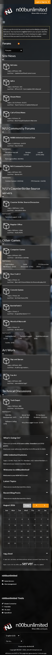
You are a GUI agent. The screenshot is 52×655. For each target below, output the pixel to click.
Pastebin (7, 607)
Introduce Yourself (11, 152)
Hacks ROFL (19, 233)
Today (27, 506)
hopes (5, 564)
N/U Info (13, 65)
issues (9, 564)
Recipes (28, 152)
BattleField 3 (15, 306)
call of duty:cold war (22, 559)
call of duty (13, 559)
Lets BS (40, 152)
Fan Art (13, 375)
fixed (40, 559)
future (43, 559)
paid (21, 564)
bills (9, 559)
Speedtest (8, 613)
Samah (28, 464)
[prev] (36, 506)
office (17, 564)
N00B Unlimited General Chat (22, 138)
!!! (3, 559)
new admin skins (20, 210)
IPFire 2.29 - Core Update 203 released (28, 89)
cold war (30, 559)
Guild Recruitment (42, 336)
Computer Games (17, 249)
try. (38, 564)
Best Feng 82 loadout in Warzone (26, 121)
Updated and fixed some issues (25, 73)
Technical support (11, 217)
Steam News (15, 97)
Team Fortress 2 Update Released (26, 105)
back (6, 559)
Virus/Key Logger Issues (30, 422)
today (35, 564)
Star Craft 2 (15, 274)
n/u (15, 564)
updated (41, 564)
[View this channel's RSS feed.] (18, 43)
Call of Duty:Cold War (22, 258)
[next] (45, 506)
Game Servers (9, 581)
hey (47, 559)
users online (25, 443)
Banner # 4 (18, 174)
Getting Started (10, 336)
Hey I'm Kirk (19, 146)
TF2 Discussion (43, 264)
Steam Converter (10, 604)
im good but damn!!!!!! (23, 314)
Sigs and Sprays (16, 359)
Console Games (16, 290)
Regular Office (16, 224)
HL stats (7, 610)
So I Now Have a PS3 (21, 298)
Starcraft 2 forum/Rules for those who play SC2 (30, 282)
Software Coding (10, 421)
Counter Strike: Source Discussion (24, 202)
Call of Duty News (17, 112)
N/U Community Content (20, 166)
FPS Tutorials (35, 181)
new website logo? (21, 383)
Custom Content (11, 181)
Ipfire (12, 81)
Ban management (10, 584)
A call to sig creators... (22, 367)
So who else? (19, 330)
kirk (12, 564)
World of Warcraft (18, 321)
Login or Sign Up (41, 2)
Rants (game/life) (11, 159)
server (27, 563)
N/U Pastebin (19, 408)
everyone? (35, 559)
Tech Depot (15, 400)
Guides (7, 343)
